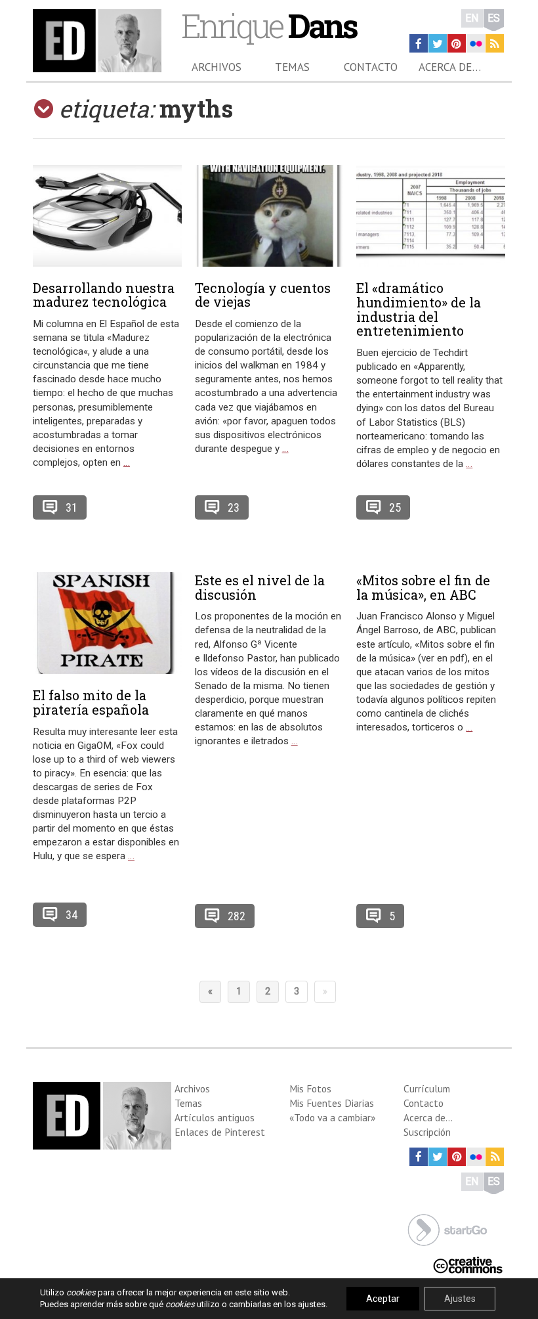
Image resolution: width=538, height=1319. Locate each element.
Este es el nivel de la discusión (260, 587)
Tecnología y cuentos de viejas (263, 295)
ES (493, 18)
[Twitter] (437, 43)
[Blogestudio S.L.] (447, 1229)
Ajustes (460, 1298)
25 (395, 507)
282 (236, 916)
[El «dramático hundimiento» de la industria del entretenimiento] (430, 216)
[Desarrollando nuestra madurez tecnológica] (107, 216)
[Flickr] (475, 43)
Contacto (371, 67)
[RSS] (495, 43)
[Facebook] (418, 43)
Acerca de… (450, 67)
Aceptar (383, 1298)
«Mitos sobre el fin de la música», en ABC (423, 587)
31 (71, 507)
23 (233, 507)
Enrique (268, 25)
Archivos (216, 67)
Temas (292, 67)
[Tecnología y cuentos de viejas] (269, 216)
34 (71, 915)
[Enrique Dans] (97, 40)
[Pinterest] (456, 43)
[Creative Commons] (467, 1263)
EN (472, 18)
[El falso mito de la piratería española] (107, 623)
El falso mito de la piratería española (91, 702)
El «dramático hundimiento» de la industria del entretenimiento (418, 309)
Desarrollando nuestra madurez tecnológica (104, 295)
